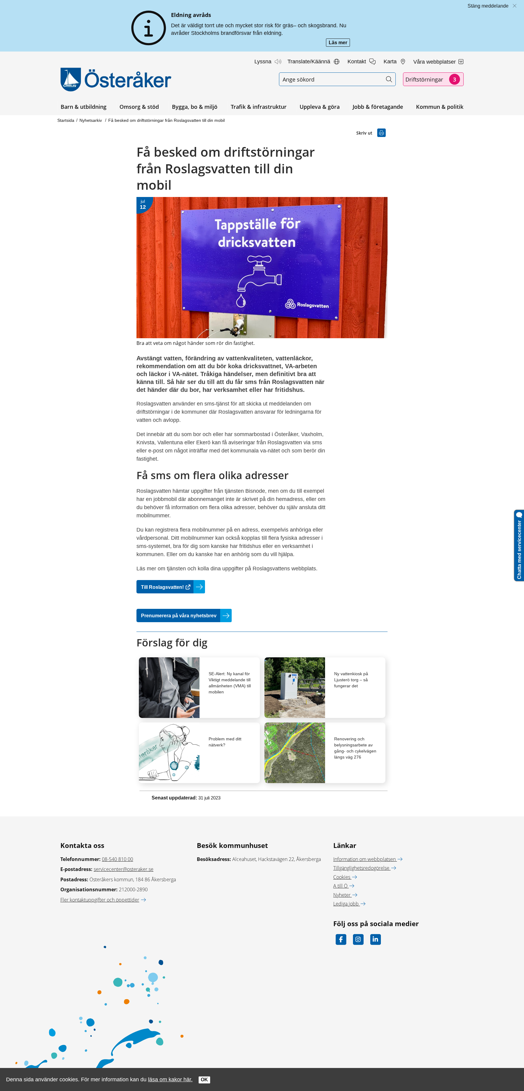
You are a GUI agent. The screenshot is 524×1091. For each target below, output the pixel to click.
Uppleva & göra (320, 106)
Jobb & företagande (378, 106)
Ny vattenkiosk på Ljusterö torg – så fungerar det (351, 679)
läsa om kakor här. (170, 1079)
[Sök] (389, 79)
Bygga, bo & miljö (194, 106)
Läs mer (339, 43)
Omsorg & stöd (139, 106)
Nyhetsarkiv (91, 120)
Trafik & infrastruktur (259, 106)
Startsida (65, 120)
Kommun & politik (439, 106)
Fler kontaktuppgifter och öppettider (99, 899)
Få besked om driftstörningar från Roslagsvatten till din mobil (166, 120)
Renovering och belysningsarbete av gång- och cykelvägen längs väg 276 (355, 747)
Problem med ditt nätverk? (225, 741)
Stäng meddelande (488, 5)
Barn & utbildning (83, 106)
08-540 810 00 (117, 859)
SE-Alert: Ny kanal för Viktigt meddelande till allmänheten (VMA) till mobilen (230, 682)
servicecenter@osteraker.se (123, 869)
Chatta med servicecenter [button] (519, 548)
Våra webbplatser (435, 62)
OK (204, 1079)
